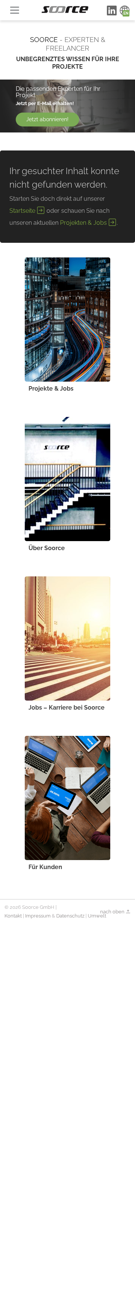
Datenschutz (70, 916)
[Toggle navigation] (14, 10)
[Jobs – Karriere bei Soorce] (67, 638)
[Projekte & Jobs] (67, 319)
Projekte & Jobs (51, 388)
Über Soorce (46, 548)
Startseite (23, 210)
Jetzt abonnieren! (47, 119)
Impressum (38, 916)
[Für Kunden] (67, 798)
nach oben (113, 911)
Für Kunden (45, 867)
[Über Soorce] (67, 479)
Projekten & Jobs (84, 222)
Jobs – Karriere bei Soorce (66, 707)
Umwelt (97, 916)
